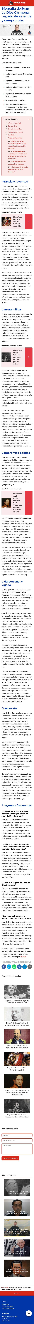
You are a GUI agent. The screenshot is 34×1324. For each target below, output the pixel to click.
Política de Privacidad (8, 1308)
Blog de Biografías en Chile (9, 1316)
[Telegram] (24, 966)
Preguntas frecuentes (15, 138)
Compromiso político (15, 129)
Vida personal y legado (15, 132)
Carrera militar (12, 126)
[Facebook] (4, 966)
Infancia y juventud (14, 123)
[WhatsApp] (14, 966)
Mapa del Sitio (6, 1321)
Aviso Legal (5, 1304)
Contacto (4, 1318)
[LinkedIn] (19, 966)
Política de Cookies (7, 1306)
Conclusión (11, 135)
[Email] (29, 966)
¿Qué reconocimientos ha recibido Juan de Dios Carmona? (18, 169)
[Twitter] (9, 966)
